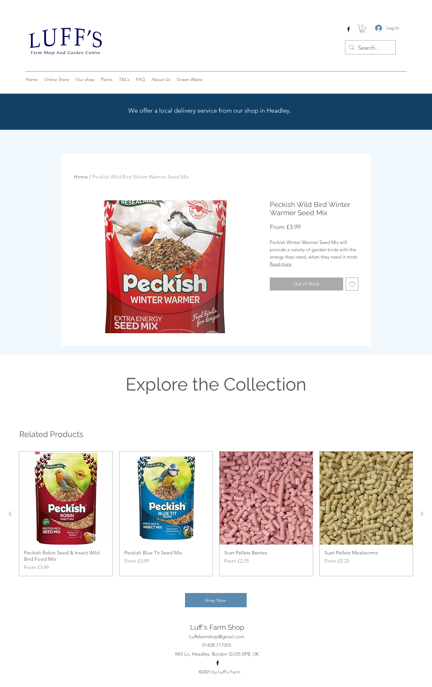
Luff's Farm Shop (217, 627)
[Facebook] (348, 29)
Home (81, 177)
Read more (281, 264)
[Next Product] (422, 513)
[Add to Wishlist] (352, 284)
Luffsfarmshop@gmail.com (216, 637)
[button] (362, 29)
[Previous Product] (10, 513)
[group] (216, 514)
